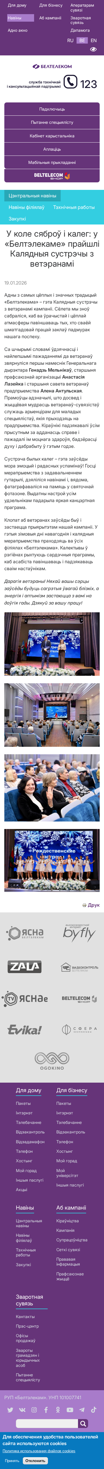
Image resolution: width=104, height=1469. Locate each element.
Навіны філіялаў (24, 1237)
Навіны (14, 17)
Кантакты (25, 1316)
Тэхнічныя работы (74, 207)
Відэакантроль (30, 1131)
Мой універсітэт (67, 1173)
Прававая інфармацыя (68, 1261)
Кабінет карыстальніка (52, 135)
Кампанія (65, 1230)
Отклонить (35, 1461)
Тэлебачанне (28, 1122)
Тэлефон (24, 1151)
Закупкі (17, 219)
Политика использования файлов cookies (39, 1451)
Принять (12, 1461)
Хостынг (24, 1160)
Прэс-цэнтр (27, 1326)
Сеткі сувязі (68, 1249)
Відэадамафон (30, 1141)
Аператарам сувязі (82, 7)
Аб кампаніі (50, 17)
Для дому (17, 5)
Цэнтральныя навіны (32, 196)
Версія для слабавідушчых (93, 49)
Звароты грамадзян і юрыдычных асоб (28, 1358)
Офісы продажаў (26, 1338)
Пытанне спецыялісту (52, 122)
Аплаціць (52, 149)
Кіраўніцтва (67, 1220)
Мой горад (26, 1170)
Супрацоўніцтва (72, 1239)
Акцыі (21, 1189)
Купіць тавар (52, 175)
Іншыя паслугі (29, 1180)
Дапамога (80, 30)
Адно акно (17, 30)
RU (70, 40)
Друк (94, 905)
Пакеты (23, 1103)
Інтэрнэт (24, 1112)
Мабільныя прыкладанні (52, 162)
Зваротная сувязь (80, 20)
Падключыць (52, 108)
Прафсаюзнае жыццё (70, 1276)
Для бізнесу (50, 5)
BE (82, 40)
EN (94, 40)
